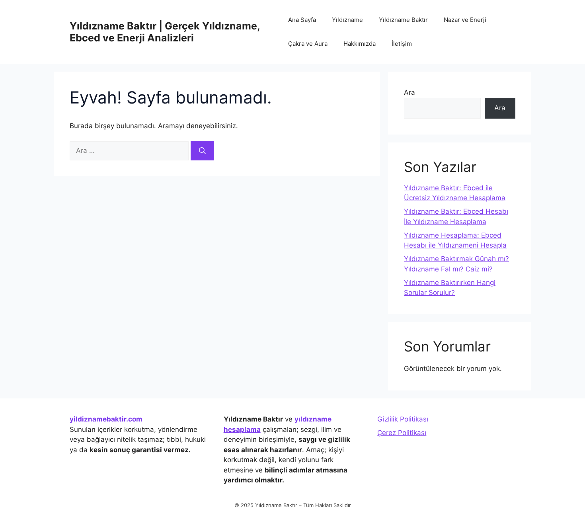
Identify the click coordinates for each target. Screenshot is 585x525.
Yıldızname (347, 19)
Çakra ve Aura (308, 43)
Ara (409, 92)
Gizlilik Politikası (402, 419)
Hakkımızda (359, 43)
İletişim (402, 43)
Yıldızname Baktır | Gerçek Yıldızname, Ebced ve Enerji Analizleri (165, 32)
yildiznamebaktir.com (106, 419)
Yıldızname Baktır (403, 19)
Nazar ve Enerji (465, 19)
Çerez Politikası (401, 433)
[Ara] (202, 150)
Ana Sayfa (302, 19)
